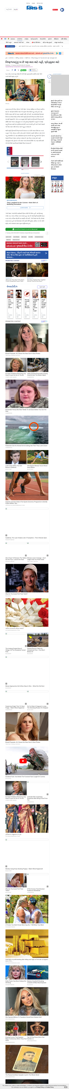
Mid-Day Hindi (40, 3)
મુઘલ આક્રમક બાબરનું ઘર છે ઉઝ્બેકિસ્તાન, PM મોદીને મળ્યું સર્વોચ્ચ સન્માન (56, 115)
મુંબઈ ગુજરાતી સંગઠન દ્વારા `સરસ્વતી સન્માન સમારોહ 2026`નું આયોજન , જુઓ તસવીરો (34, 46)
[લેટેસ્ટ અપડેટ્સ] (8, 39)
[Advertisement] (34, 24)
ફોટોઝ (50, 39)
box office (31, 236)
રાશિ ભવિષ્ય (64, 39)
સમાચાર (13, 39)
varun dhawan (16, 236)
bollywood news (16, 239)
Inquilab (33, 3)
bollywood (8, 239)
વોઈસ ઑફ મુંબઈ (47, 42)
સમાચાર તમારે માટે (19, 42)
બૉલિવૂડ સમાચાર (19, 58)
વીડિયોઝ (56, 39)
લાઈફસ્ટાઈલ (34, 39)
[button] (41, 162)
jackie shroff (8, 236)
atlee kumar (24, 236)
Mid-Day (28, 3)
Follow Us (34, 70)
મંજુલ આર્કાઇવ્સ (58, 42)
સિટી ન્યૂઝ (9, 42)
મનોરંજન (19, 39)
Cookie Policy (50, 1087)
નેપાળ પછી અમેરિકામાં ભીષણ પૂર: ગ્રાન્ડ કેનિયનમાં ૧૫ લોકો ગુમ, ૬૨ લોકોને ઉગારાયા (57, 165)
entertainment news (39, 236)
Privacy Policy (40, 1087)
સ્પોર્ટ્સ (26, 39)
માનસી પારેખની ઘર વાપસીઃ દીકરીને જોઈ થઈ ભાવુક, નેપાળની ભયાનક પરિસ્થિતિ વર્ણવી (56, 140)
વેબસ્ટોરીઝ (43, 39)
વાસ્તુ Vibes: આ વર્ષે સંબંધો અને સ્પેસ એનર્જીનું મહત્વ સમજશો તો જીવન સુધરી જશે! (56, 127)
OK (65, 1087)
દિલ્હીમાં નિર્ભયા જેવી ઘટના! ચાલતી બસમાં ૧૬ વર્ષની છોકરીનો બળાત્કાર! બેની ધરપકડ (57, 152)
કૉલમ (27, 42)
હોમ (6, 58)
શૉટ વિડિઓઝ (36, 42)
